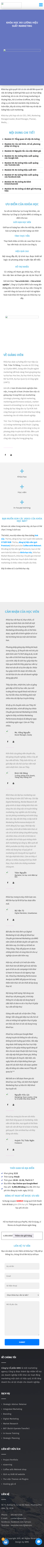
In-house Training (11, 1433)
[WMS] (11, 5)
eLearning (7, 1464)
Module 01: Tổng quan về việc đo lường (22, 139)
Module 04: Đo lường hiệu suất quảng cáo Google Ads (21, 157)
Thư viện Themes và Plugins (15, 1479)
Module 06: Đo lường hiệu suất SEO (20, 170)
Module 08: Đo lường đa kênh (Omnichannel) (18, 183)
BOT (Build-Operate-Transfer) (16, 1428)
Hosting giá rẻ (9, 1484)
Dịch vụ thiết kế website (14, 1474)
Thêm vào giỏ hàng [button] (23, 1235)
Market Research (10, 1423)
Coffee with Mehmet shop (14, 1469)
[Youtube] (11, 455)
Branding (7, 1414)
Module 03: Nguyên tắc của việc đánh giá (23, 151)
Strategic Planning (11, 1438)
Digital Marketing (11, 1419)
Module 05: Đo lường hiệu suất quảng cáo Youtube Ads (21, 164)
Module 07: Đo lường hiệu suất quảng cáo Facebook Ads (21, 176)
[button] (22, 139)
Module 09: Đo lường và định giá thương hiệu (23, 190)
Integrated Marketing (12, 1409)
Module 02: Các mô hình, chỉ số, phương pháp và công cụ (22, 145)
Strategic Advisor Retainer (15, 1404)
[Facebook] (5, 455)
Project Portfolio (10, 1460)
